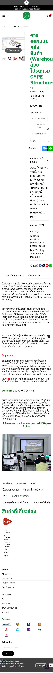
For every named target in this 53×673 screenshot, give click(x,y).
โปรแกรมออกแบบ (11, 489)
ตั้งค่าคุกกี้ (41, 665)
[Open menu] (3, 15)
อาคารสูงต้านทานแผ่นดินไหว (16, 502)
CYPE (41, 225)
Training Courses (9, 608)
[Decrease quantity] (41, 141)
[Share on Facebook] (40, 265)
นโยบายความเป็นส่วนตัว (11, 666)
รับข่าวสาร (8, 653)
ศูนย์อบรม (21, 483)
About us (6, 574)
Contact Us (7, 578)
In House (6, 612)
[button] (47, 15)
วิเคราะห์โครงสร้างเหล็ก (34, 489)
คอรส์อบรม (8, 483)
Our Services (8, 587)
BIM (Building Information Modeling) (37, 253)
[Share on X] (43, 265)
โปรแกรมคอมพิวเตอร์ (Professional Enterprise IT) (37, 240)
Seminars (6, 603)
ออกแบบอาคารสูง (20, 496)
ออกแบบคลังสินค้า (41, 502)
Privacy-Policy (8, 583)
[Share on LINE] (50, 265)
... (11, 27)
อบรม (33, 483)
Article (5, 599)
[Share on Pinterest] (47, 265)
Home (6, 27)
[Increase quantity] (48, 141)
